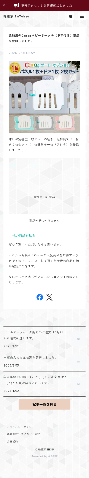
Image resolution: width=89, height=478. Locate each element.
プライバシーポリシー (21, 426)
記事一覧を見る (44, 404)
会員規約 (12, 441)
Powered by (40, 456)
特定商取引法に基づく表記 (23, 434)
